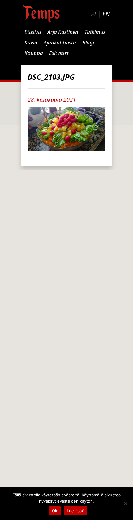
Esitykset (59, 52)
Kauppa (33, 52)
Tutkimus (94, 31)
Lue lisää (75, 510)
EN (106, 14)
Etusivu (32, 31)
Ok (55, 510)
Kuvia (30, 42)
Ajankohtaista (60, 42)
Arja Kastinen (62, 31)
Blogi (88, 42)
